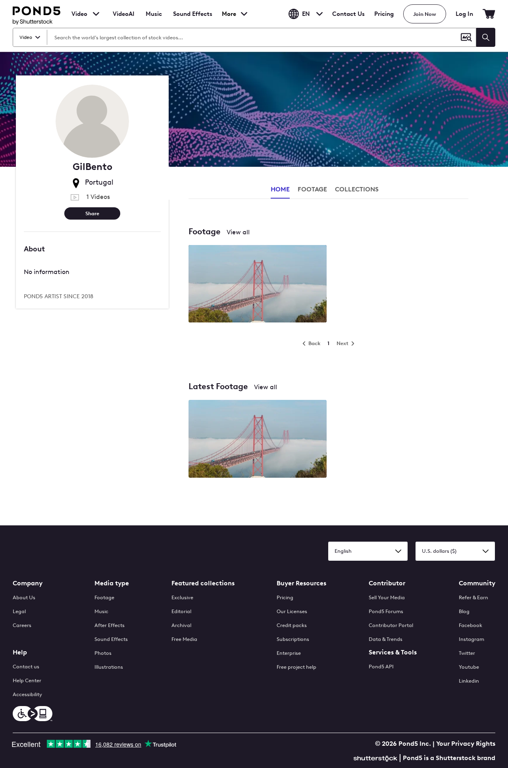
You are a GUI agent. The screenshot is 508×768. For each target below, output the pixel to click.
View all (238, 232)
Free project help (296, 667)
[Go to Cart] (489, 14)
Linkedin (469, 681)
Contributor (387, 583)
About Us (24, 597)
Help (20, 652)
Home (280, 189)
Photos (103, 653)
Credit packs (292, 625)
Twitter (467, 653)
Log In (464, 13)
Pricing (384, 13)
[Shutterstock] (377, 757)
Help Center (27, 680)
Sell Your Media (387, 597)
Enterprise (289, 653)
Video (79, 13)
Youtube (469, 667)
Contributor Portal (391, 625)
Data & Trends (385, 639)
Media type (111, 583)
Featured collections (203, 583)
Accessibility (27, 694)
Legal (19, 611)
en (306, 13)
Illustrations (108, 667)
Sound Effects (192, 19)
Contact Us (348, 13)
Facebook (470, 625)
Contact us (26, 667)
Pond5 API (381, 667)
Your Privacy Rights (465, 743)
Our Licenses (292, 611)
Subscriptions (293, 639)
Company (27, 583)
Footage (104, 597)
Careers (22, 625)
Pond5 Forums (386, 611)
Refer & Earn (473, 597)
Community (477, 583)
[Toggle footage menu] (96, 14)
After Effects (109, 625)
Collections (357, 189)
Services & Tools (393, 652)
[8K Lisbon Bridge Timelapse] (258, 284)
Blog (464, 611)
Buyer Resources (301, 583)
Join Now (424, 14)
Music (101, 611)
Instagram (471, 639)
